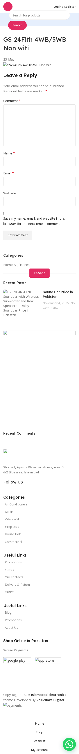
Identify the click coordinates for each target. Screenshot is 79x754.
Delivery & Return (17, 584)
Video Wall (12, 519)
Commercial (13, 542)
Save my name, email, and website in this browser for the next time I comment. (34, 221)
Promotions (13, 620)
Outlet (9, 592)
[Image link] (14, 454)
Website (9, 193)
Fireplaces (12, 527)
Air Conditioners (16, 504)
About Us (11, 627)
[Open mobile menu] (8, 6)
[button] (69, 744)
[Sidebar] (5, 713)
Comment (12, 100)
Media (9, 512)
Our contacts (14, 577)
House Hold (13, 534)
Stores (9, 570)
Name (9, 153)
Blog (8, 612)
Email (8, 173)
